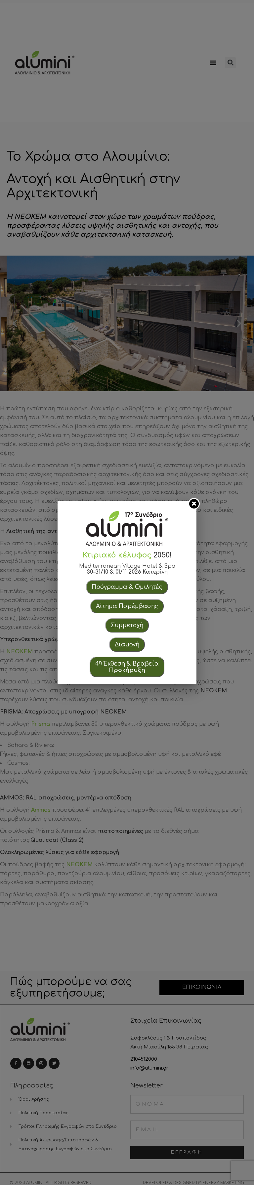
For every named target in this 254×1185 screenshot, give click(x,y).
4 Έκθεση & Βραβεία (127, 666)
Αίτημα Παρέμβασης (127, 606)
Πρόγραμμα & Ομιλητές (127, 587)
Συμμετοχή (127, 625)
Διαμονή (127, 644)
